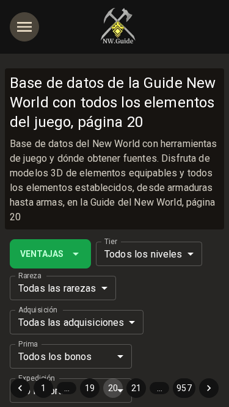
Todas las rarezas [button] (57, 288)
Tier (110, 241)
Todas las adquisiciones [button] (71, 322)
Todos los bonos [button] (55, 356)
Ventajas (42, 254)
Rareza (29, 276)
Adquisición (37, 310)
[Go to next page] (209, 388)
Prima (27, 344)
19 (90, 388)
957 (183, 388)
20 (113, 388)
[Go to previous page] (20, 388)
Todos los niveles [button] (143, 254)
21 (136, 388)
